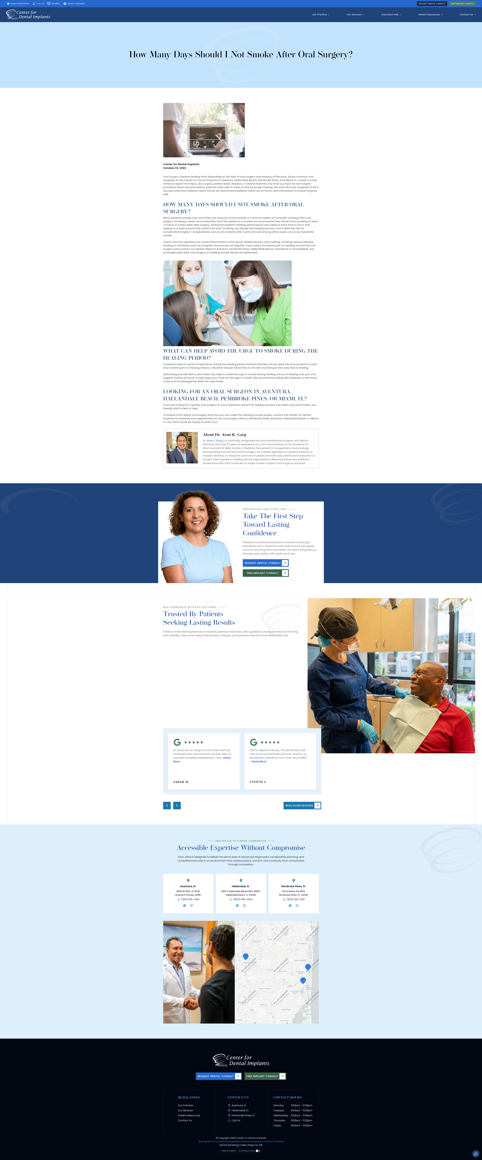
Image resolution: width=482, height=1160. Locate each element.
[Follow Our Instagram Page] (192, 905)
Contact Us (185, 1120)
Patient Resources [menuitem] (429, 14)
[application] (277, 972)
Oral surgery (171, 176)
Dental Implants (208, 180)
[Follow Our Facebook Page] (185, 905)
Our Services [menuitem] (354, 14)
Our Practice (185, 1105)
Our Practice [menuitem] (319, 14)
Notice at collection (229, 1151)
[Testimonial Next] (177, 805)
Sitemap (202, 1141)
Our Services (185, 1110)
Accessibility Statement (239, 1141)
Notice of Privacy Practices (269, 1141)
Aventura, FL (188, 886)
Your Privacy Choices (247, 1151)
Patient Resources (189, 1115)
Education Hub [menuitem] (390, 14)
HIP (261, 1145)
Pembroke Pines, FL (293, 886)
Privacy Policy (217, 1141)
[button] (303, 980)
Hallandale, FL (240, 886)
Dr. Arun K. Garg (212, 440)
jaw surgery (205, 183)
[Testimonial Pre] (167, 805)
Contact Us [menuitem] (466, 14)
